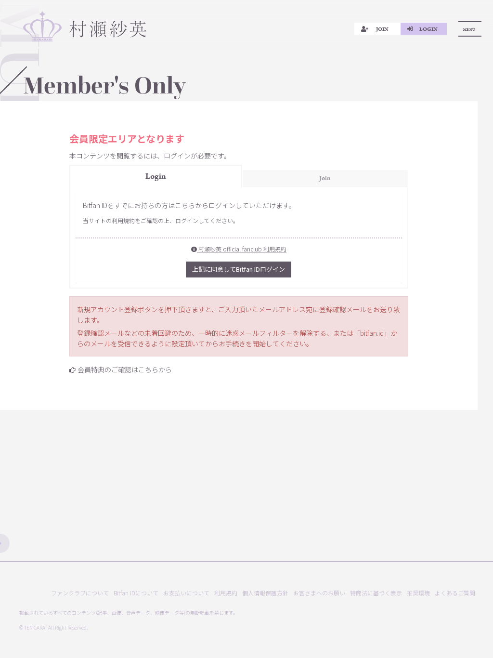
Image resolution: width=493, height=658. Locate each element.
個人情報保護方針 (265, 593)
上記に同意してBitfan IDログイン (238, 269)
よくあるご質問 (455, 593)
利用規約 (225, 593)
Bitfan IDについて (136, 593)
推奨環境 (418, 593)
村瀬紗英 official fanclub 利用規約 (241, 249)
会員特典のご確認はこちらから (125, 369)
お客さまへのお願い (319, 593)
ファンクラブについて (80, 593)
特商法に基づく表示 (376, 593)
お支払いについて (186, 593)
